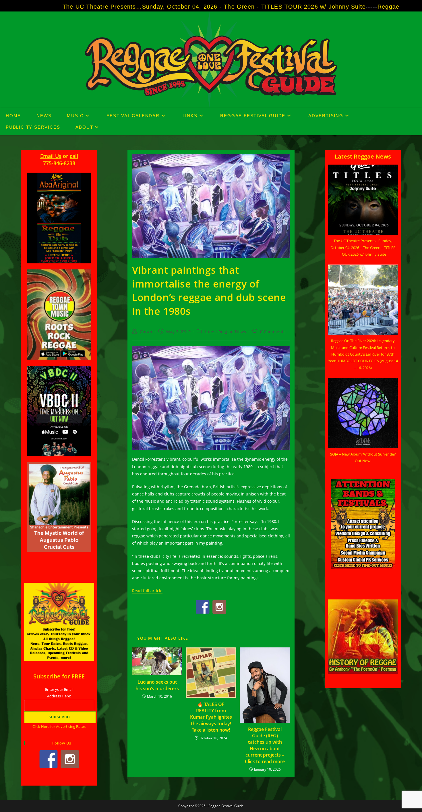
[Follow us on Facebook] (203, 607)
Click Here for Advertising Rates (59, 726)
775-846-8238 (59, 163)
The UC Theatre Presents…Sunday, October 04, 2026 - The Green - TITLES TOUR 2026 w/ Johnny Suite (154, 6)
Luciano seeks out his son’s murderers (157, 685)
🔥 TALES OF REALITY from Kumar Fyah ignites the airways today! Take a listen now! (211, 717)
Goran (146, 331)
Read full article (147, 590)
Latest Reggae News (225, 331)
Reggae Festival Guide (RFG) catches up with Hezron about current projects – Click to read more (265, 745)
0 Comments (273, 331)
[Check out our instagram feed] (219, 607)
